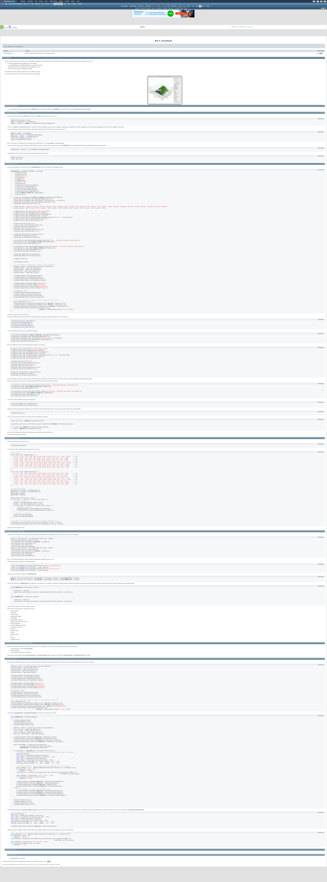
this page (37, 74)
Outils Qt (165, 8)
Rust (193, 6)
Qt (200, 6)
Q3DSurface (73, 127)
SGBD (64, 4)
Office (69, 4)
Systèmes (80, 4)
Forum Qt (143, 8)
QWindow (84, 127)
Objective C (174, 6)
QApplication (26, 116)
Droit (73, 1)
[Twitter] (318, 53)
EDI (52, 4)
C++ (156, 6)
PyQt (186, 8)
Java (42, 4)
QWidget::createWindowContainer (22, 127)
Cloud (25, 4)
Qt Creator (23, 109)
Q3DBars (10, 46)
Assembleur (148, 6)
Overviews (249, 27)
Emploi (61, 1)
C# (159, 6)
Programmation (58, 4)
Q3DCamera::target (47, 809)
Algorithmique (133, 6)
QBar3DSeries (14, 65)
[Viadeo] (317, 53)
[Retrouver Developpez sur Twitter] (323, 8)
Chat (46, 1)
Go (165, 6)
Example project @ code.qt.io (18, 858)
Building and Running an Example (82, 109)
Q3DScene (40, 432)
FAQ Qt (148, 8)
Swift (197, 6)
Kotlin (168, 6)
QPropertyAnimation (16, 809)
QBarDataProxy (26, 65)
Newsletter (53, 1)
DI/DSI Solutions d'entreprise (15, 4)
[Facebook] (320, 53)
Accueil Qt (137, 8)
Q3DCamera (50, 432)
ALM (32, 4)
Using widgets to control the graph (55, 143)
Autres (207, 6)
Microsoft (37, 4)
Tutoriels (30, 1)
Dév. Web (47, 4)
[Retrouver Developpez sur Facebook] (325, 8)
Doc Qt (153, 8)
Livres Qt (177, 8)
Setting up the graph (79, 145)
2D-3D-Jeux (141, 6)
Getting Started (242, 27)
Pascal (180, 6)
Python (188, 6)
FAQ (36, 1)
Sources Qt (171, 8)
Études (67, 1)
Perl (184, 6)
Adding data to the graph (94, 145)
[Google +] (321, 53)
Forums (22, 1)
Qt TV (182, 8)
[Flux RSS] (322, 8)
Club (77, 1)
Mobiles (74, 4)
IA (29, 4)
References (234, 27)
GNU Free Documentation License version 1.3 (30, 864)
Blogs (41, 1)
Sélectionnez (321, 118)
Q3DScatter (66, 127)
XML (204, 6)
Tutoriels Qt (159, 8)
